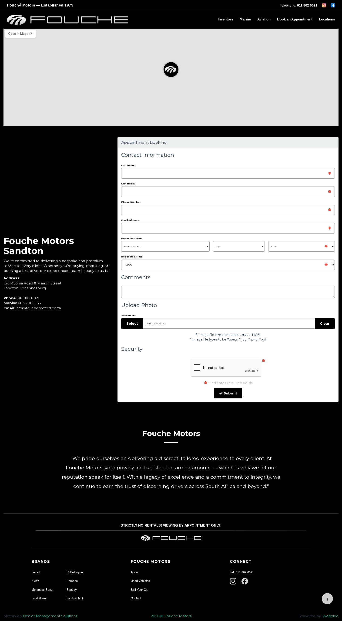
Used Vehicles (140, 580)
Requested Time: (132, 256)
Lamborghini (75, 598)
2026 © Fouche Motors (171, 616)
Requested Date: (131, 238)
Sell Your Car (139, 589)
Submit (230, 393)
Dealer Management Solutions (50, 616)
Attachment (128, 315)
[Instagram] (233, 581)
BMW (35, 580)
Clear (325, 323)
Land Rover (39, 598)
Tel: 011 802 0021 (242, 572)
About (135, 572)
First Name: (128, 165)
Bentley (72, 589)
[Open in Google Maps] (171, 77)
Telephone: (298, 5)
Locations (327, 19)
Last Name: (128, 183)
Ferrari (35, 572)
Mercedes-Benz (42, 589)
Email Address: (130, 220)
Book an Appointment (294, 19)
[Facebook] (244, 581)
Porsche (72, 580)
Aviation (264, 19)
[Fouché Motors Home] (109, 20)
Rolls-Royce (75, 572)
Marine (245, 19)
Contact (136, 598)
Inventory (225, 19)
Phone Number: (131, 202)
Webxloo (330, 616)
